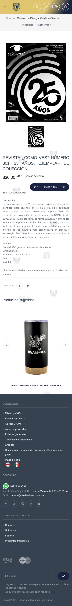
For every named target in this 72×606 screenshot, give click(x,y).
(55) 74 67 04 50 (17, 486)
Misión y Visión (13, 413)
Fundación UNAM (15, 418)
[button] (37, 6)
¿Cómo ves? (44, 24)
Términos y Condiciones (18, 439)
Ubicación (10, 530)
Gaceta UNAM (13, 423)
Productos (27, 24)
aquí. (53, 591)
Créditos (9, 444)
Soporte (9, 535)
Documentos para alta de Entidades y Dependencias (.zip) (34, 452)
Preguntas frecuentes (17, 540)
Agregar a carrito (51, 187)
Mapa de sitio (12, 459)
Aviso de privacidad (16, 429)
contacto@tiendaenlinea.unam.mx (27, 495)
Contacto (10, 525)
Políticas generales (15, 434)
